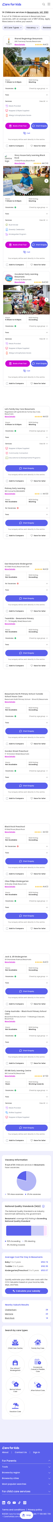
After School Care (38, 1390)
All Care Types (11, 27)
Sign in (36, 1452)
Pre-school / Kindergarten (15, 1369)
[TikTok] (19, 1502)
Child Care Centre (15, 1348)
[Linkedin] (3, 1502)
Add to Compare (16, 146)
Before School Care (15, 1390)
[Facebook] (9, 1502)
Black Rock (9, 1318)
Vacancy (31, 27)
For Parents (9, 1461)
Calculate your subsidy (28, 1290)
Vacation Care (15, 1412)
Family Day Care (37, 1348)
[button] (7, 62)
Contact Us (21, 1452)
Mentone (9, 1314)
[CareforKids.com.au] (26, 1448)
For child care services (16, 1491)
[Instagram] (24, 1502)
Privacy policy (35, 1509)
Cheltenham (10, 1309)
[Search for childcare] (43, 4)
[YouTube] (14, 1502)
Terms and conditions (13, 1509)
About (5, 1452)
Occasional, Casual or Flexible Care (38, 1369)
